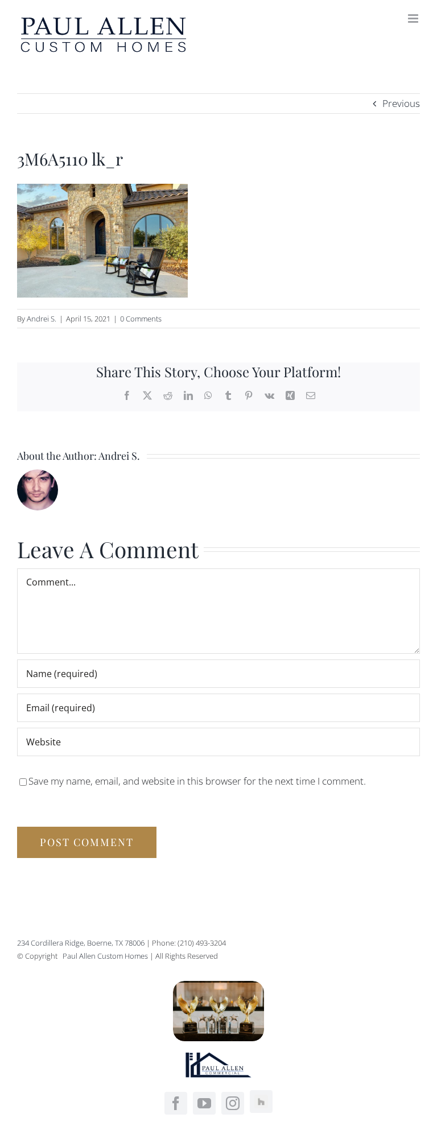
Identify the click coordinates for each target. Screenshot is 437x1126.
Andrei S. (41, 319)
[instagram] (232, 1103)
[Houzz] (261, 1101)
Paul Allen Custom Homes (106, 956)
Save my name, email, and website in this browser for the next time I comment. (197, 780)
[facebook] (175, 1103)
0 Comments (141, 319)
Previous (401, 103)
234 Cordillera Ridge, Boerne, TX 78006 (81, 943)
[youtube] (204, 1103)
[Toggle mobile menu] (414, 18)
